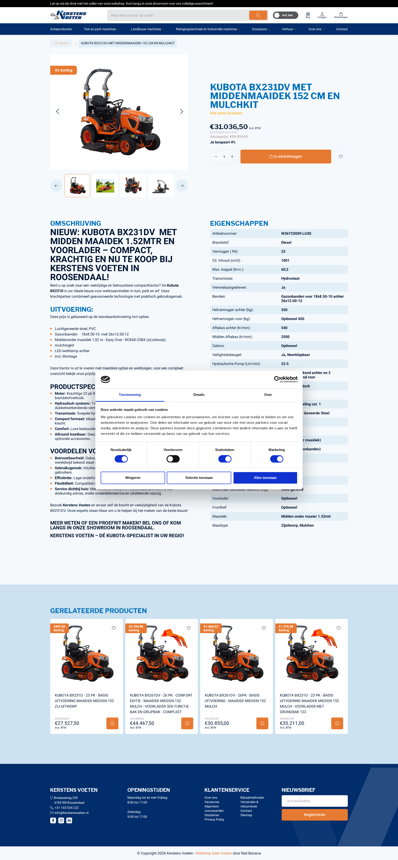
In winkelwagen (288, 156)
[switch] (173, 459)
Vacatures (212, 802)
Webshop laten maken (214, 853)
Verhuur (287, 29)
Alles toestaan (265, 478)
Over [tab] (268, 395)
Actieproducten (61, 29)
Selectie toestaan (199, 478)
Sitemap (246, 815)
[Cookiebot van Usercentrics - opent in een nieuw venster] (277, 379)
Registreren (314, 814)
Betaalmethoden (252, 797)
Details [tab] (199, 395)
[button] (57, 111)
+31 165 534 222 (67, 808)
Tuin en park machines (100, 29)
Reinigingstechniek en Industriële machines (206, 29)
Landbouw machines (146, 29)
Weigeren (132, 478)
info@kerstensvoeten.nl (71, 813)
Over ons (315, 29)
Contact (342, 29)
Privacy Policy (214, 819)
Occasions (259, 29)
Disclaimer (212, 815)
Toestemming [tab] (130, 395)
